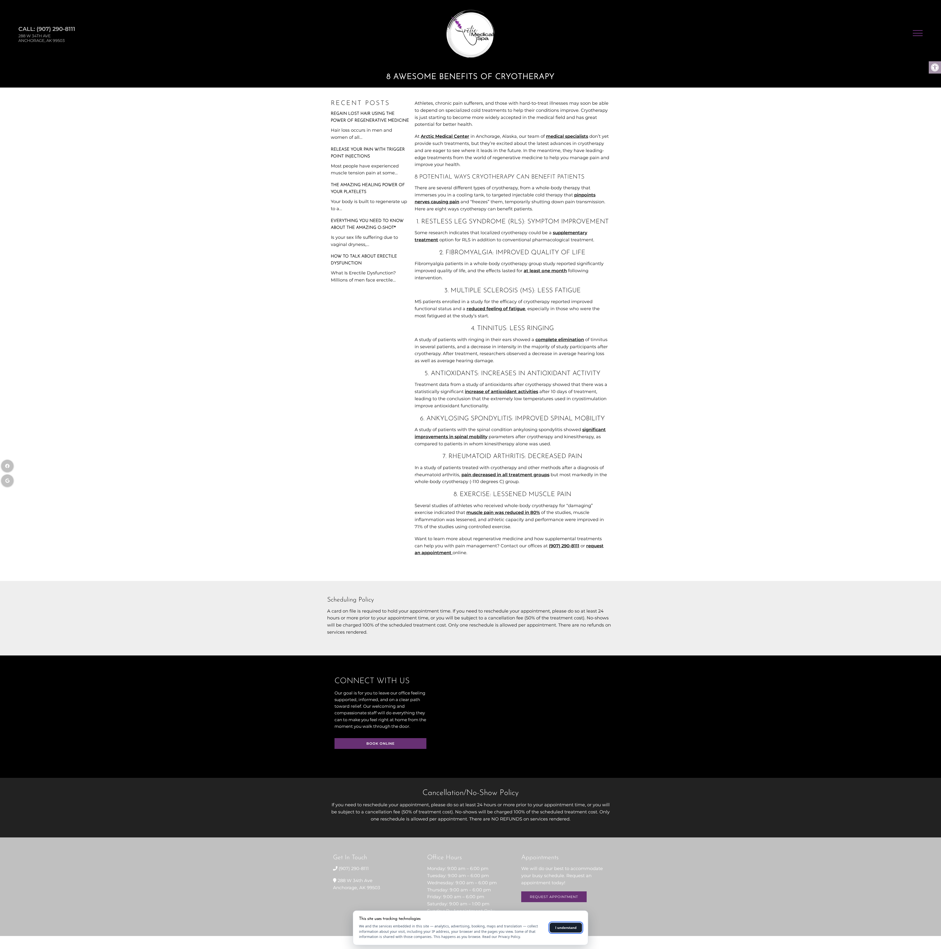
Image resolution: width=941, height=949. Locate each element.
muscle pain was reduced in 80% (503, 512)
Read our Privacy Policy (501, 936)
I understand (566, 928)
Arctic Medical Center (445, 136)
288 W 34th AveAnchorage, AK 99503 (41, 38)
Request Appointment (554, 897)
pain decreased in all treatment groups (505, 474)
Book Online (380, 743)
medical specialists (567, 136)
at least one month (545, 270)
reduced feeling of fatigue (496, 308)
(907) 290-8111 (56, 29)
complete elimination (559, 339)
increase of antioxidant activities (501, 391)
